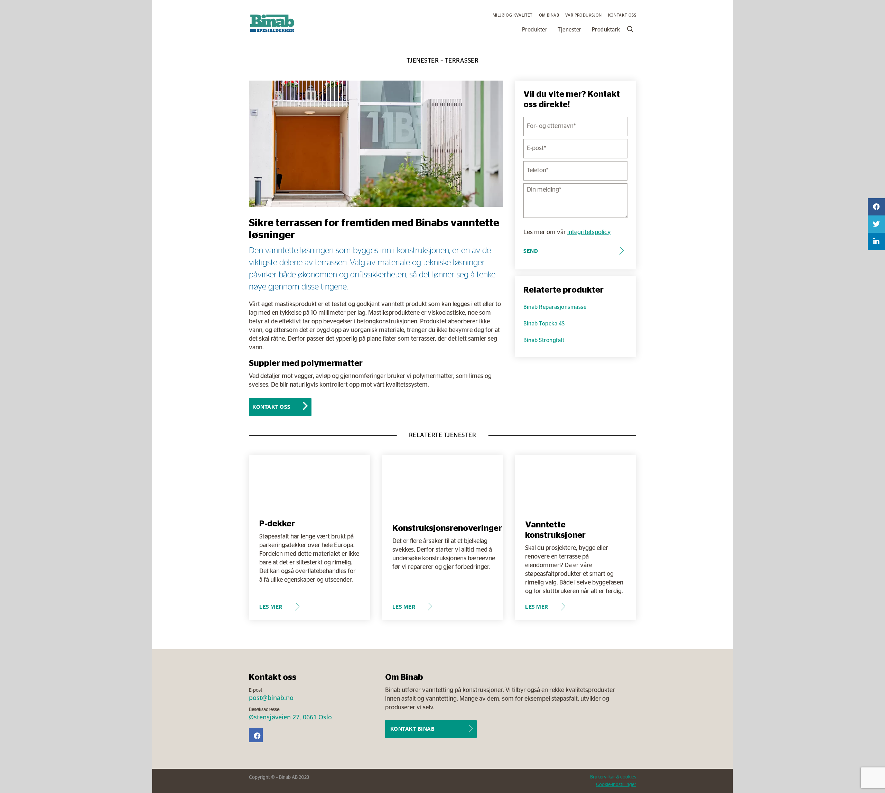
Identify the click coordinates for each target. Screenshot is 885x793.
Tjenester (569, 30)
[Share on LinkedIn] (876, 241)
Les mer (270, 607)
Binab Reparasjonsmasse (554, 307)
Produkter (535, 30)
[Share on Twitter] (876, 224)
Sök (630, 29)
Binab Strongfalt (543, 340)
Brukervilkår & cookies (613, 777)
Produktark (606, 30)
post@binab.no (271, 697)
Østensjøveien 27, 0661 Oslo (290, 717)
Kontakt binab (412, 729)
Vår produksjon (583, 15)
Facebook (255, 735)
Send (530, 251)
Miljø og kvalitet (513, 15)
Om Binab (549, 15)
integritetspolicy (589, 232)
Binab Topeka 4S (544, 323)
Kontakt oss (622, 15)
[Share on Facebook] (876, 206)
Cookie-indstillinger (616, 784)
